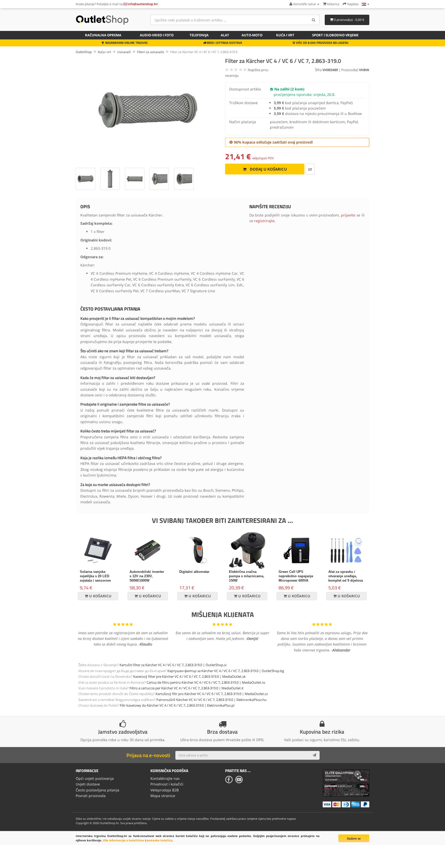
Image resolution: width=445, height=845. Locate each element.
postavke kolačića (159, 840)
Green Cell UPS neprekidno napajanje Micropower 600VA (296, 576)
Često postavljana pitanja (97, 790)
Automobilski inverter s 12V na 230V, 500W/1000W (147, 576)
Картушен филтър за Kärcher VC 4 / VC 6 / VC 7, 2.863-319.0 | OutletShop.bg (225, 670)
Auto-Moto (252, 35)
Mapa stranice (162, 795)
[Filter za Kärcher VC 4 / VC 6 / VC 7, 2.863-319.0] (148, 110)
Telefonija (199, 35)
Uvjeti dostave (88, 784)
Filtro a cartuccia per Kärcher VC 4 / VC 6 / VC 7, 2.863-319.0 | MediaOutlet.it (187, 688)
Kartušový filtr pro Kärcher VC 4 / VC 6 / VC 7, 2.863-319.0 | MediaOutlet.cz (212, 693)
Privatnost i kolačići (166, 784)
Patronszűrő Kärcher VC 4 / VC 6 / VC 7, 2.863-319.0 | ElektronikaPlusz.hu (211, 699)
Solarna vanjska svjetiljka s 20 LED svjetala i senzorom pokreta (95, 578)
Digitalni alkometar (194, 572)
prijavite (348, 215)
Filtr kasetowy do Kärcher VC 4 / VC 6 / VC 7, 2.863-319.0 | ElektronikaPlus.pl (177, 705)
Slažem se (354, 838)
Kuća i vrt (285, 35)
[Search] (314, 20)
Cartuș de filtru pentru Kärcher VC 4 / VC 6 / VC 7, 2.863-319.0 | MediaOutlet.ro (206, 682)
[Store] (365, 4)
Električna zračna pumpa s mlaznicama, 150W (246, 576)
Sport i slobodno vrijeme (335, 35)
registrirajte (264, 220)
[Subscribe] (314, 755)
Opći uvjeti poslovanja (95, 778)
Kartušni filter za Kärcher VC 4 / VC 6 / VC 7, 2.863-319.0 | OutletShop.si (172, 665)
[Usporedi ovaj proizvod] (310, 169)
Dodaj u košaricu (268, 169)
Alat (225, 35)
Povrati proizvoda (91, 795)
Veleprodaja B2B (164, 790)
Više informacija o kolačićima (123, 840)
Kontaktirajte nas (165, 778)
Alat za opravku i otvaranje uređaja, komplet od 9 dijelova (345, 576)
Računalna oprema (103, 35)
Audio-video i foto (157, 35)
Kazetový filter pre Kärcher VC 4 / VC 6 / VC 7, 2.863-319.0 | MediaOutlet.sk (189, 676)
